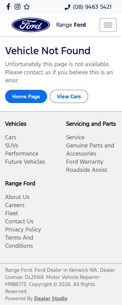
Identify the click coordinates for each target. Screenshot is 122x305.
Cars (10, 137)
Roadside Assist (86, 170)
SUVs (11, 145)
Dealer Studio (50, 298)
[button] (108, 25)
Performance (21, 153)
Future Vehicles (25, 161)
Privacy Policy (23, 229)
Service (75, 137)
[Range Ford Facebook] (9, 6)
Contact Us (19, 221)
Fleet (11, 213)
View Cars (69, 96)
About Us (17, 197)
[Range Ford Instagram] (18, 6)
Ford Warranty (84, 161)
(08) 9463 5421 (92, 7)
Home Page (26, 96)
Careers (14, 205)
